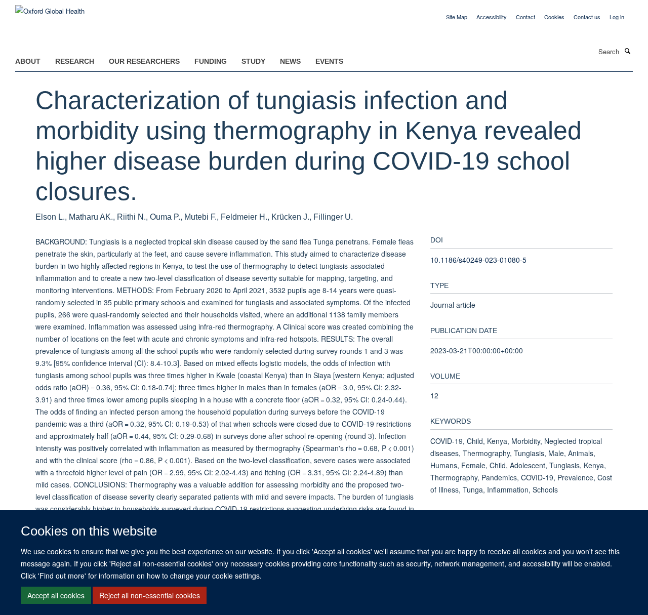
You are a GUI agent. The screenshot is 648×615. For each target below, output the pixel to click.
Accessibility (491, 17)
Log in (617, 17)
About (27, 61)
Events (329, 61)
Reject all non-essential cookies (149, 595)
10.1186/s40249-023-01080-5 (478, 260)
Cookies (554, 17)
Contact (525, 17)
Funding (210, 61)
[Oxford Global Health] (50, 7)
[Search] (627, 50)
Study (253, 61)
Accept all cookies (56, 595)
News (290, 61)
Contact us (587, 17)
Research (74, 61)
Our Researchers (144, 61)
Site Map (456, 17)
